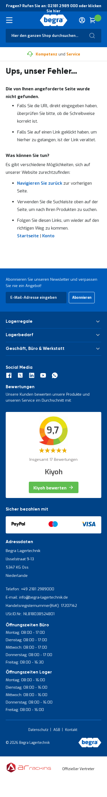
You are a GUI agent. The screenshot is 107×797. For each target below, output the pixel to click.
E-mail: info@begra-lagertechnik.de (37, 597)
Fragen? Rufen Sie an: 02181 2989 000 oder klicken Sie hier (53, 8)
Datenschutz (38, 730)
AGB (56, 730)
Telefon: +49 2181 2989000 (30, 589)
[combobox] (53, 36)
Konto (48, 236)
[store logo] (53, 20)
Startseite (28, 236)
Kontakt (71, 730)
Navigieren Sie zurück (39, 183)
